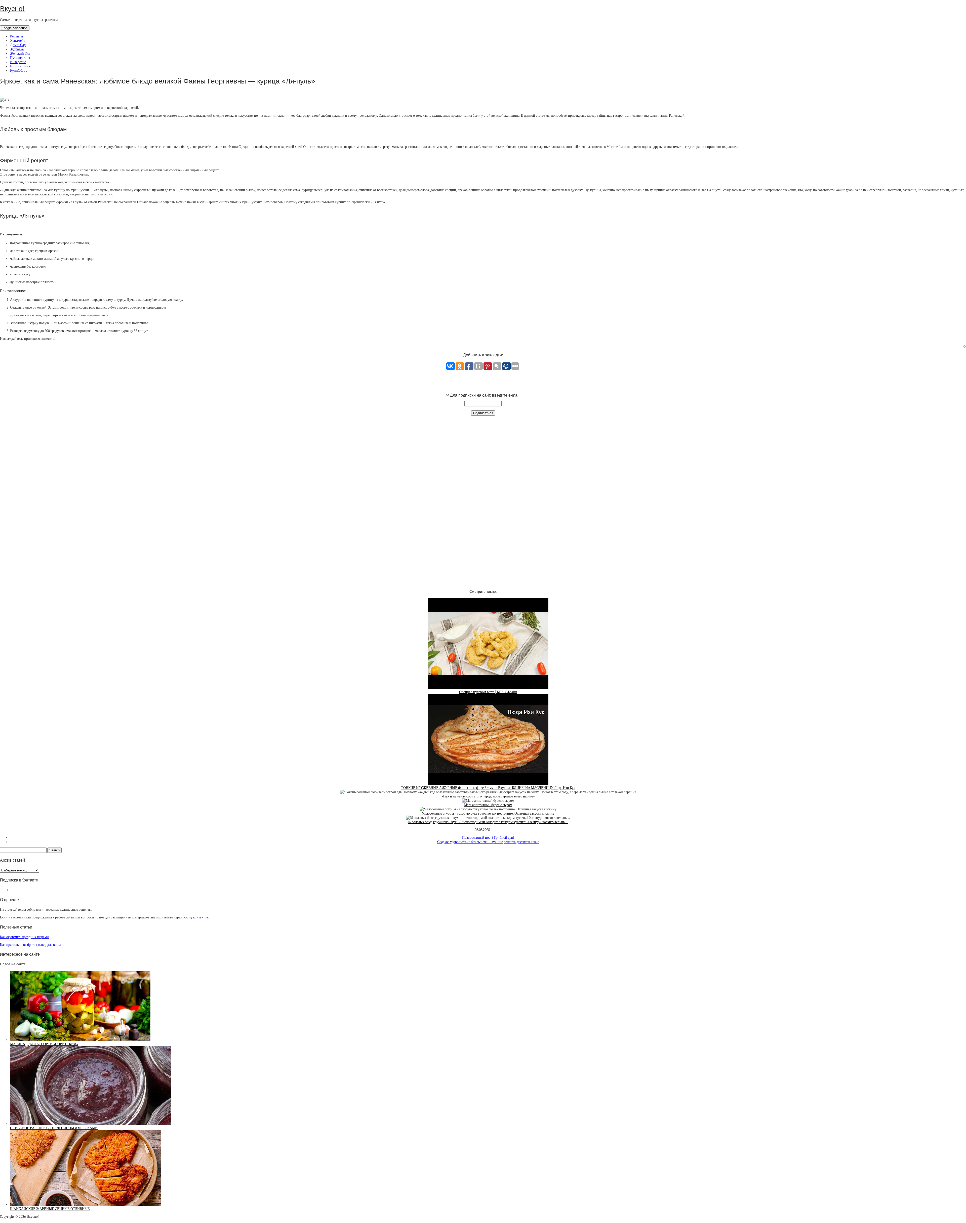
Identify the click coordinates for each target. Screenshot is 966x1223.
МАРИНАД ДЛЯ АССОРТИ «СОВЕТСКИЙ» (44, 1044)
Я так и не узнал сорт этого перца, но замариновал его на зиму (488, 796)
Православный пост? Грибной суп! (488, 837)
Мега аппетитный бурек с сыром (488, 805)
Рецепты (16, 36)
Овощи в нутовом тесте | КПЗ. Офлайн (488, 692)
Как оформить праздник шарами (24, 937)
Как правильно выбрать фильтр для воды (30, 945)
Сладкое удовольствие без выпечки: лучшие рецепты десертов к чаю (488, 842)
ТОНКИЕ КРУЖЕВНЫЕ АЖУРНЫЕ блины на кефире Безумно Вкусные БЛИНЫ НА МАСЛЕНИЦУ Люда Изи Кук (488, 788)
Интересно (18, 62)
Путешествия (20, 58)
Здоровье (17, 49)
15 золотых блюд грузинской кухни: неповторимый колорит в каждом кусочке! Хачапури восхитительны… (488, 822)
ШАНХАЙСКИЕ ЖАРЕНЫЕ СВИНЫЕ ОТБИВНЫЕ (50, 1209)
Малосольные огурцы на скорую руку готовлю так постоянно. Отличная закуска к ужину (488, 813)
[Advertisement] (483, 500)
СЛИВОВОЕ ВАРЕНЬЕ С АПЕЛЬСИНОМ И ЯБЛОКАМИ (54, 1128)
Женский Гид (20, 53)
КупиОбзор (18, 70)
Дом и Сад (18, 45)
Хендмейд (17, 40)
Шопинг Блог (20, 66)
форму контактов (195, 917)
